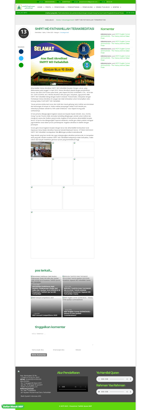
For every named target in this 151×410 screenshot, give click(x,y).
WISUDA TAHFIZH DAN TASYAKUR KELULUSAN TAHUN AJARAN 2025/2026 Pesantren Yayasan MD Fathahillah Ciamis (77, 291)
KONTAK (116, 7)
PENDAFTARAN (73, 7)
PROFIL (48, 7)
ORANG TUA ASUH (103, 7)
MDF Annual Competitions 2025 (44, 315)
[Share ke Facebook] (21, 51)
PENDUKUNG (87, 7)
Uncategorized (68, 20)
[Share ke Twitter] (21, 58)
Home (58, 20)
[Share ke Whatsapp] (21, 65)
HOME (39, 7)
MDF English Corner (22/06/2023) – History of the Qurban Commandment (77, 313)
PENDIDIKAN (59, 7)
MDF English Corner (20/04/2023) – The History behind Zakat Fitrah (115, 36)
